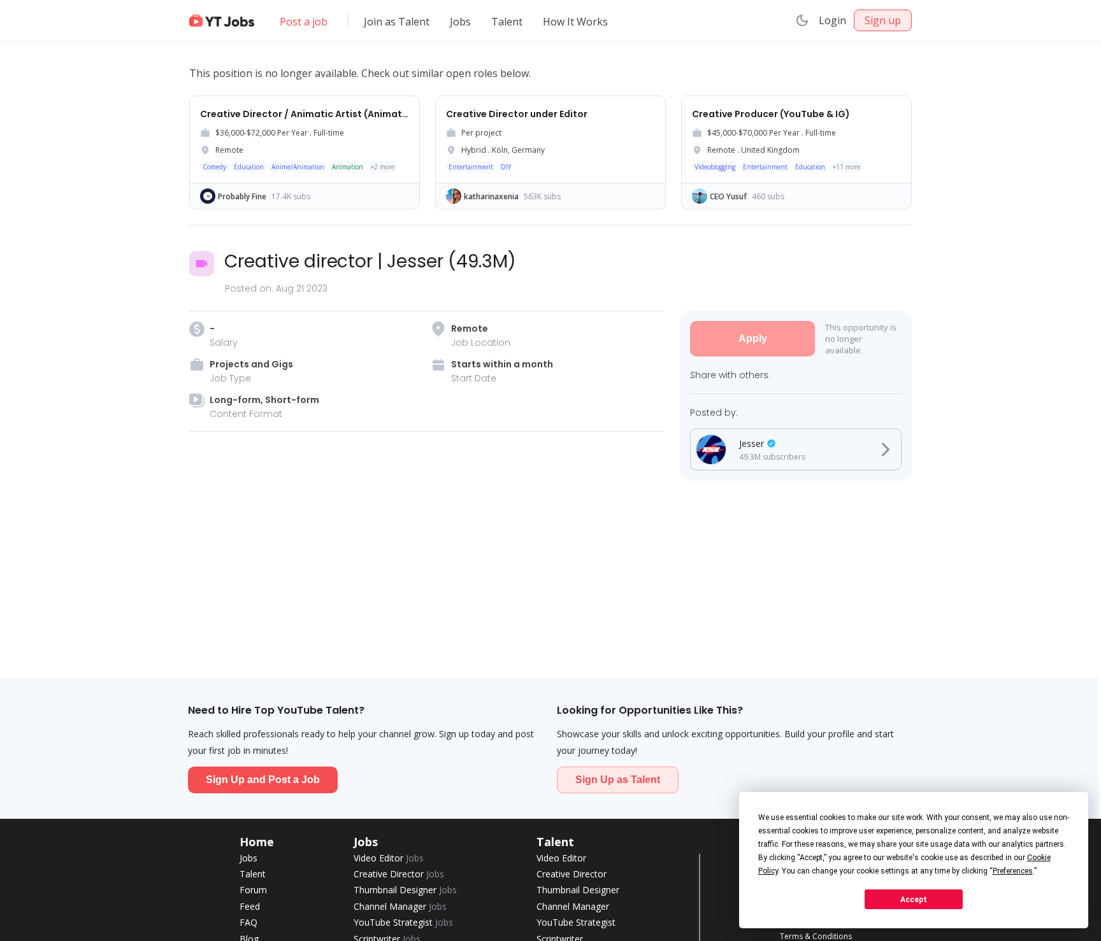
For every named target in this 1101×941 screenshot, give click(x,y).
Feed (250, 906)
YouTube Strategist (403, 922)
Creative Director (399, 874)
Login (832, 20)
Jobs (460, 22)
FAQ (248, 922)
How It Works (575, 22)
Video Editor (389, 858)
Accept (913, 899)
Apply (752, 338)
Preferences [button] (1013, 871)
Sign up (883, 20)
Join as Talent (396, 22)
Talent (506, 22)
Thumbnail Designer (405, 890)
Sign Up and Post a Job (263, 779)
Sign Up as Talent (617, 779)
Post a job (303, 22)
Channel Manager (400, 906)
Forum (253, 890)
